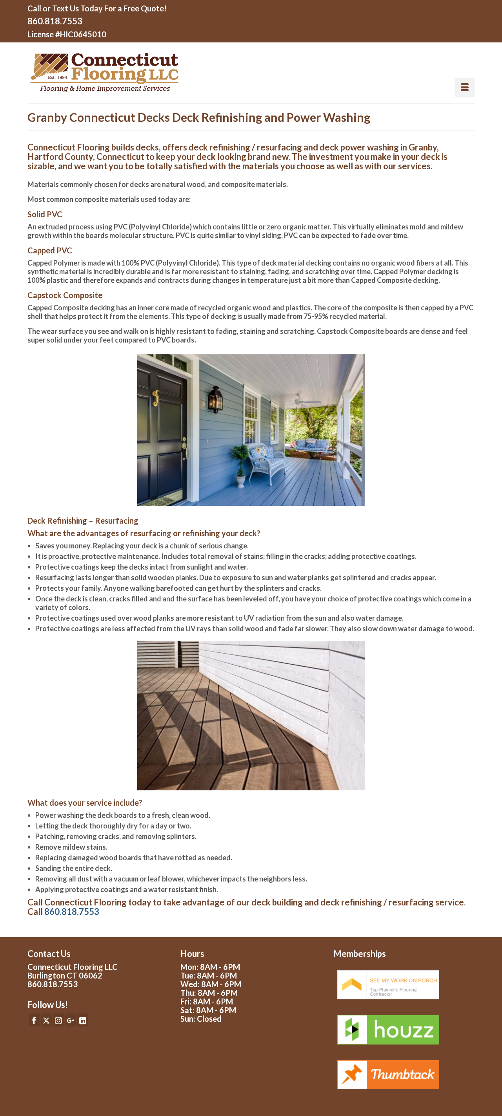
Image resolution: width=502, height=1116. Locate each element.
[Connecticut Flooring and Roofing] (136, 72)
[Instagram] (58, 1019)
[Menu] (465, 87)
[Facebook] (34, 1019)
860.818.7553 (54, 21)
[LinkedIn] (82, 1019)
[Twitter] (46, 1019)
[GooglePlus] (70, 1019)
